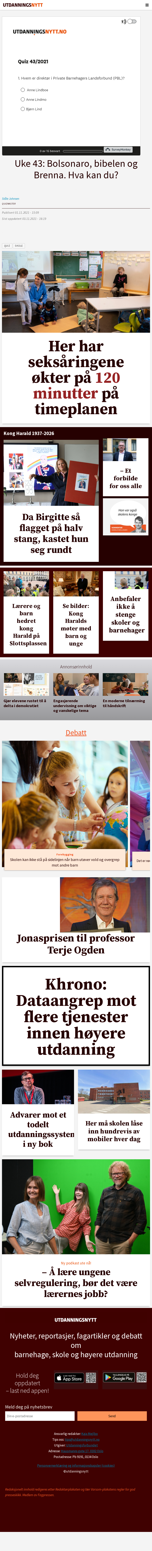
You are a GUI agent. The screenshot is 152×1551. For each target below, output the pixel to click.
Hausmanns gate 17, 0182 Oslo (82, 1451)
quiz (7, 245)
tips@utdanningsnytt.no (82, 1439)
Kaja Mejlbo (89, 1434)
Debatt (76, 732)
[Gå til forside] (23, 5)
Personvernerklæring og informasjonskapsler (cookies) (76, 1465)
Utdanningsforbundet (82, 1445)
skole (19, 245)
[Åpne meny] (147, 5)
